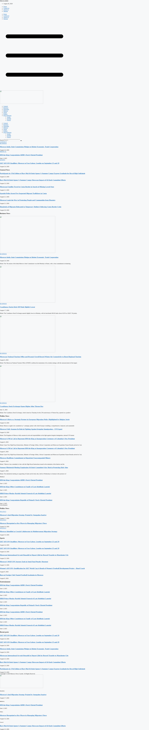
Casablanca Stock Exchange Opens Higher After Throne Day (21, 406)
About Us (6, 9)
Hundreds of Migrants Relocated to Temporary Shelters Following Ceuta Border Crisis (30, 207)
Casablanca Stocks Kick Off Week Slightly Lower (17, 307)
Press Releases (7, 115)
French (9, 120)
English (9, 118)
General (5, 106)
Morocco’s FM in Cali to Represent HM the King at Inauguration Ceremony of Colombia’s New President (37, 439)
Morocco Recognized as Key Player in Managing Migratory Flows (23, 523)
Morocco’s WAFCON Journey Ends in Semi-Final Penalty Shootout (24, 562)
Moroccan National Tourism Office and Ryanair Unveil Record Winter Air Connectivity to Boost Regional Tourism (40, 357)
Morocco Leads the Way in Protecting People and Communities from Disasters (27, 200)
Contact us (6, 8)
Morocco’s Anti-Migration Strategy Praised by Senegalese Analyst (23, 515)
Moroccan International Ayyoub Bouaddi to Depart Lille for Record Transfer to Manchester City (34, 555)
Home (5, 6)
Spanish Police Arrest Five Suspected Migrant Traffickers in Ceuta (23, 193)
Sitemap (5, 11)
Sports (5, 112)
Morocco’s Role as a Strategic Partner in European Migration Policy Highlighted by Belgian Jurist (34, 419)
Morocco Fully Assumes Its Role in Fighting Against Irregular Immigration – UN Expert (31, 429)
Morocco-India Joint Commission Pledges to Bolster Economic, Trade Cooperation (29, 147)
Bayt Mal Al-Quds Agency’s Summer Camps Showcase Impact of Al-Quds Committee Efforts (33, 180)
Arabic (9, 117)
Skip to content (4, 0)
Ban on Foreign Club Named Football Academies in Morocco (21, 575)
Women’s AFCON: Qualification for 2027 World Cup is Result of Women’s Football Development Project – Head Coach (42, 568)
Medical (5, 111)
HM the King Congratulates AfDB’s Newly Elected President (21, 155)
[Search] (21, 140)
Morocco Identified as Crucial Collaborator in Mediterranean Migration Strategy (28, 531)
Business (5, 108)
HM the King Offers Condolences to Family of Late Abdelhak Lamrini (25, 487)
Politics (5, 114)
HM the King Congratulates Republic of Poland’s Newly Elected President (26, 500)
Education (6, 109)
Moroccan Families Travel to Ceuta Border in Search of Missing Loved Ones (27, 187)
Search (2, 140)
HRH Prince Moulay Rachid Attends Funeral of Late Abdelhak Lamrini (25, 493)
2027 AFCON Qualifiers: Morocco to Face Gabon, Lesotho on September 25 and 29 (29, 163)
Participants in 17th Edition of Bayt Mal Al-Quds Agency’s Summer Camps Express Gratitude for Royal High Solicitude (42, 173)
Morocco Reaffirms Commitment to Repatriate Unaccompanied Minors (25, 458)
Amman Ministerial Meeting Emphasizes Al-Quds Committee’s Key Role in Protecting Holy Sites (34, 467)
